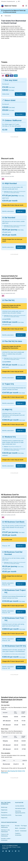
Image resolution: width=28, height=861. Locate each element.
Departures (4, 810)
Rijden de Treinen (13, 845)
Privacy (14, 847)
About (3, 847)
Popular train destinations (9, 822)
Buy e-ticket (19, 94)
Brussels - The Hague (21, 825)
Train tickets (18, 815)
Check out (20, 211)
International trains (20, 808)
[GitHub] (19, 851)
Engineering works (6, 815)
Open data (8, 847)
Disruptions (4, 812)
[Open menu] (26, 5)
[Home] (2, 15)
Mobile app (4, 807)
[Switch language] (23, 6)
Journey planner (19, 806)
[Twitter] (3, 851)
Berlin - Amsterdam (20, 828)
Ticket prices (8, 15)
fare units (12, 768)
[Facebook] (6, 851)
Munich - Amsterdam (20, 830)
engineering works (11, 1)
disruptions (3, 1)
